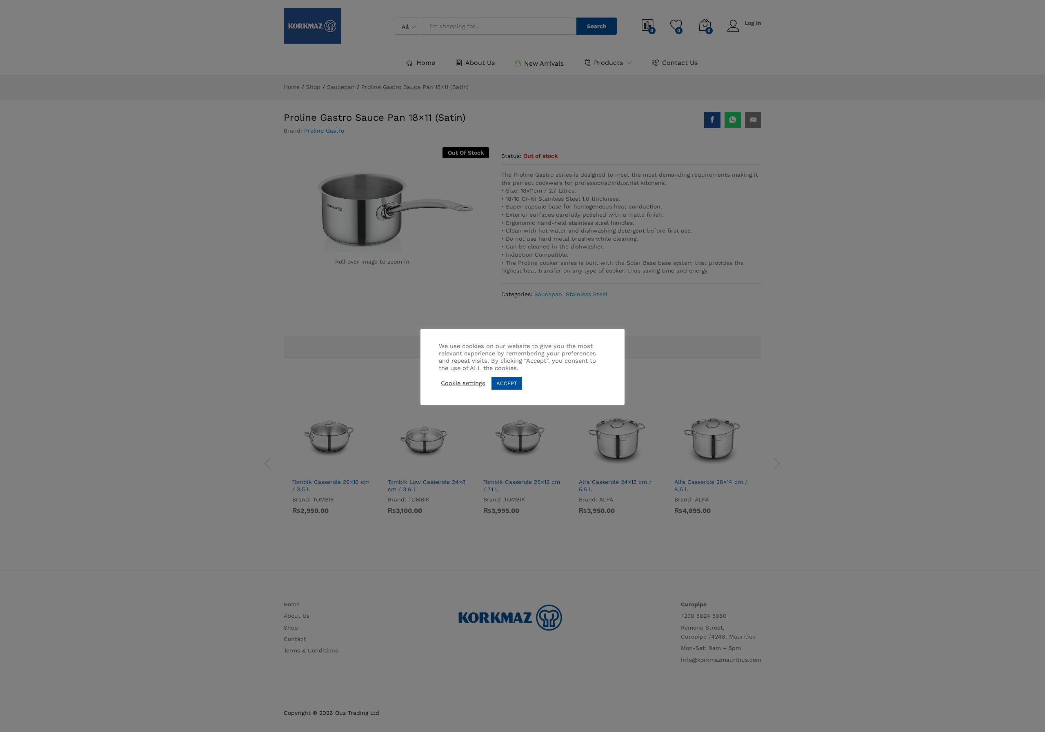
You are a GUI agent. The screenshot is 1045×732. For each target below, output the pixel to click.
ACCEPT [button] (506, 383)
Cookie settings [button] (463, 383)
